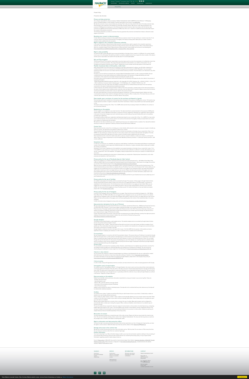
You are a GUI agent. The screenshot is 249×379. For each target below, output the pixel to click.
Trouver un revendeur (114, 355)
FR (137, 1)
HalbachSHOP (140, 3)
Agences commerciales (114, 354)
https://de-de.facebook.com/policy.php (116, 173)
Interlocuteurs (112, 353)
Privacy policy (101, 340)
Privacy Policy (143, 365)
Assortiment (114, 3)
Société (133, 3)
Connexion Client (125, 1)
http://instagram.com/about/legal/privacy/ (136, 201)
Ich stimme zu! (242, 377)
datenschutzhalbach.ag (140, 324)
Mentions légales (144, 364)
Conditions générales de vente (147, 366)
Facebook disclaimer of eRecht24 (142, 340)
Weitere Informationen (68, 377)
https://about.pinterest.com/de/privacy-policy (105, 216)
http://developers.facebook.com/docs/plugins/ (125, 163)
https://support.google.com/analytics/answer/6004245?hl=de (108, 258)
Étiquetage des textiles (129, 354)
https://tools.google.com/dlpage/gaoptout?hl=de (139, 249)
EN (133, 1)
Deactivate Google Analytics (142, 255)
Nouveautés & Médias (124, 3)
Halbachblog (96, 357)
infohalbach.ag (146, 361)
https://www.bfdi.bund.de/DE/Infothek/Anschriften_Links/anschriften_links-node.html (114, 48)
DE (131, 1)
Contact (118, 1)
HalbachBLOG (148, 3)
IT (135, 1)
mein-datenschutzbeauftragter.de (128, 341)
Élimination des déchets (130, 353)
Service (113, 1)
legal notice (137, 22)
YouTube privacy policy (108, 188)
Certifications (127, 355)
